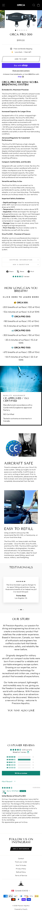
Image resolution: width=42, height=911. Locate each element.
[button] (18, 276)
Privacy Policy (21, 869)
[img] (7, 788)
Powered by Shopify (21, 909)
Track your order (21, 862)
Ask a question (21, 264)
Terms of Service (21, 875)
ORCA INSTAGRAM (21, 849)
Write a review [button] (21, 773)
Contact (21, 858)
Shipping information (21, 260)
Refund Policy (21, 872)
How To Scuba (21, 865)
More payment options (21, 70)
